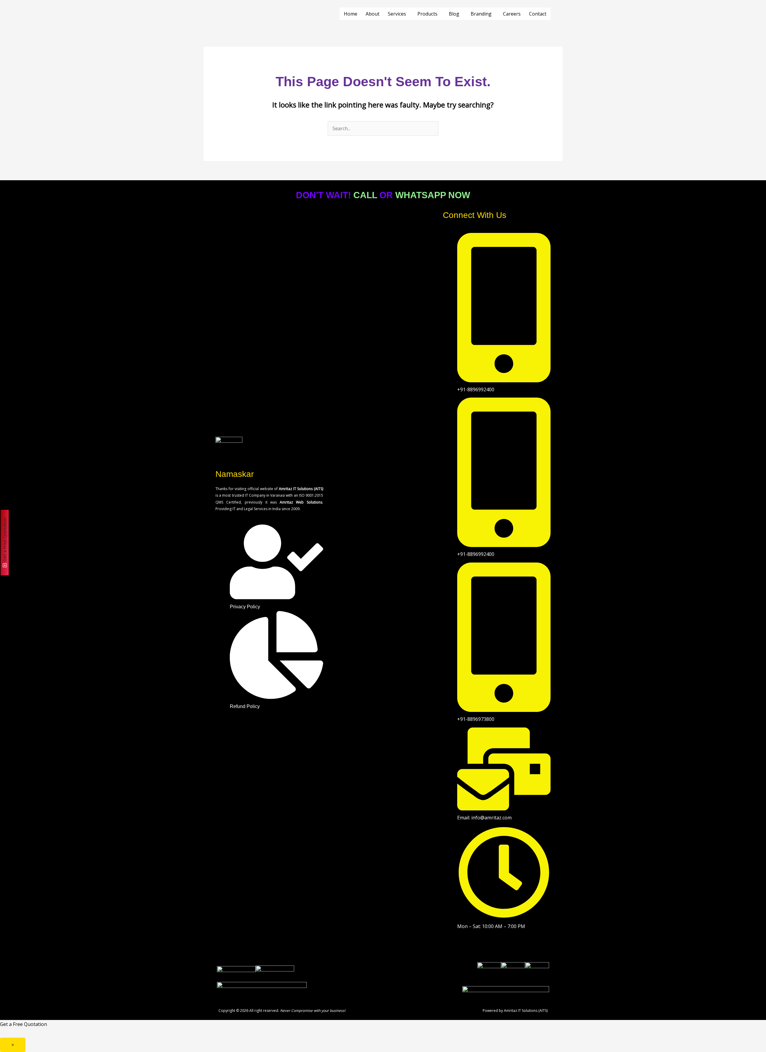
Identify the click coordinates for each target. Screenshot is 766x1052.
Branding (481, 13)
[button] (398, 13)
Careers (512, 13)
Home (350, 13)
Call (365, 195)
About (372, 13)
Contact (537, 13)
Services (397, 13)
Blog (454, 13)
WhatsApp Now (432, 195)
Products (427, 13)
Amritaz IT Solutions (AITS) (526, 1010)
